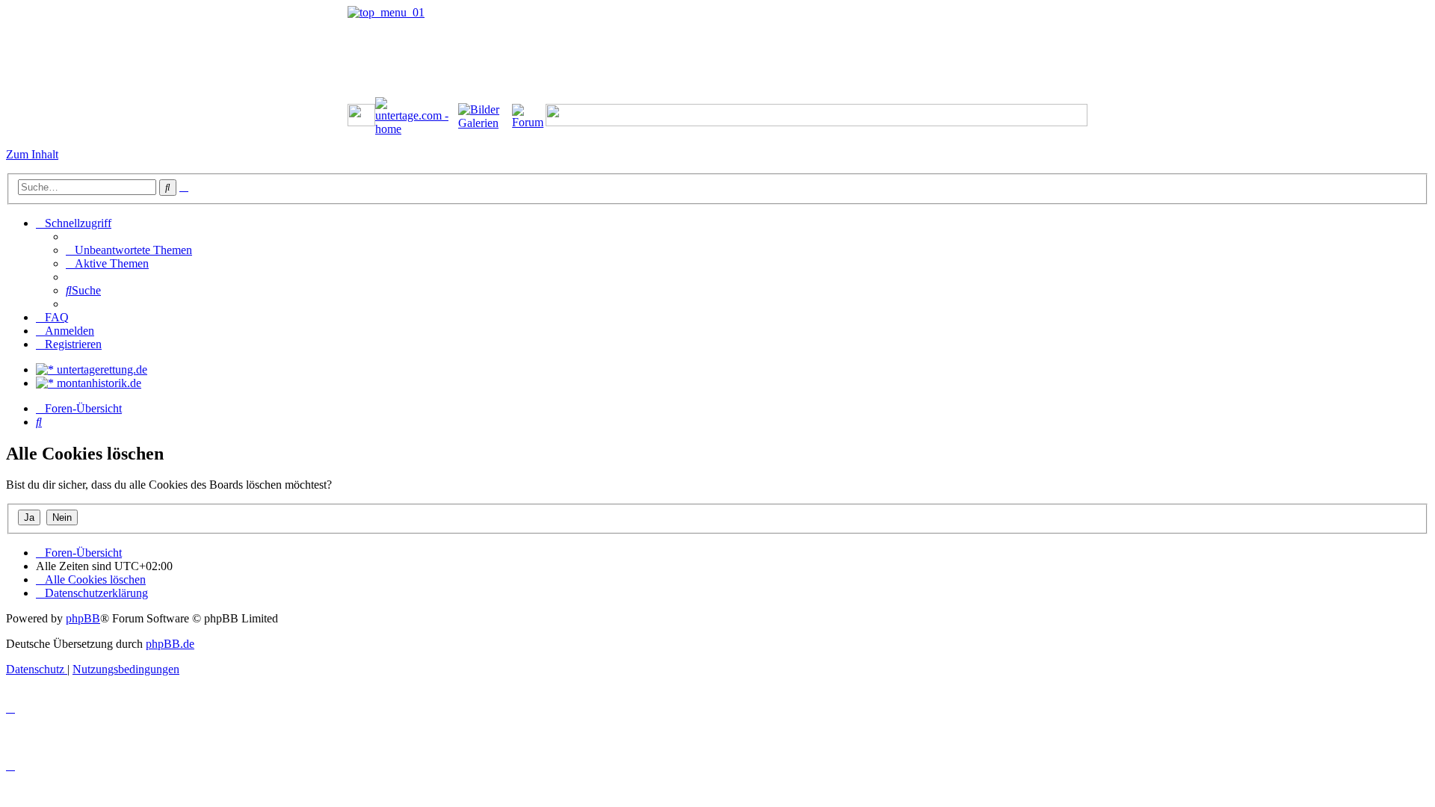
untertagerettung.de (100, 369)
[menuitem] (129, 250)
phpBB (83, 618)
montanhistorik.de (97, 383)
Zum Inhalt (32, 154)
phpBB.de (170, 643)
